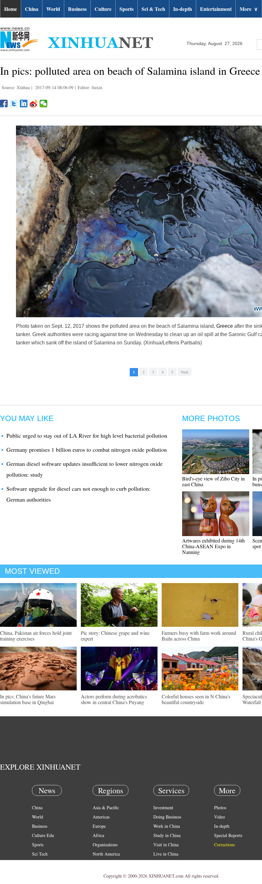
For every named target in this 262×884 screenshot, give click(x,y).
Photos (220, 807)
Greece (224, 326)
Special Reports (228, 835)
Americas (101, 817)
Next (184, 371)
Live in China (165, 854)
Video (219, 817)
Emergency (163, 863)
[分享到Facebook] (4, 103)
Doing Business (167, 817)
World (53, 8)
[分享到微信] (44, 103)
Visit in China (166, 845)
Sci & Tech (153, 8)
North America (106, 854)
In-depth (182, 8)
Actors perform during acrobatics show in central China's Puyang (114, 699)
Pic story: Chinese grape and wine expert (115, 635)
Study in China (167, 835)
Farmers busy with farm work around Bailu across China (199, 635)
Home (10, 8)
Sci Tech (40, 854)
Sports (126, 8)
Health (38, 863)
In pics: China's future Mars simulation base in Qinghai (28, 699)
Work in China (166, 826)
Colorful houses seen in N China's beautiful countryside (196, 699)
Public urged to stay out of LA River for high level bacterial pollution (86, 435)
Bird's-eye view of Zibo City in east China (213, 481)
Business (77, 8)
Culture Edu (43, 835)
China (31, 8)
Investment (163, 807)
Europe (99, 826)
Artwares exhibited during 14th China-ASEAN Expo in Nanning (213, 546)
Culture (103, 8)
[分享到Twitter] (14, 103)
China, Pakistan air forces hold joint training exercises (36, 635)
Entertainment (216, 8)
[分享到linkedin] (24, 103)
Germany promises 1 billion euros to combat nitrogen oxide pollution (86, 449)
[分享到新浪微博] (34, 103)
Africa (98, 835)
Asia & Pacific (106, 807)
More (249, 8)
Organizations (105, 845)
